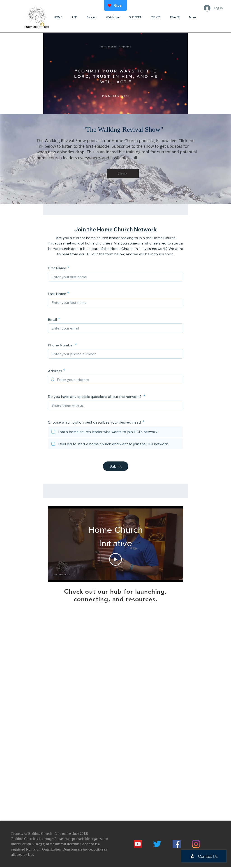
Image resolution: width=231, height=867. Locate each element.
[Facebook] (177, 844)
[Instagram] (196, 844)
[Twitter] (157, 844)
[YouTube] (138, 844)
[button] (115, 109)
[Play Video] (115, 559)
